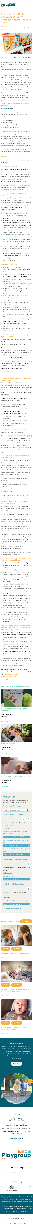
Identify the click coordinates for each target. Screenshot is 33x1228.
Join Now (16, 1064)
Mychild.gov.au (7, 371)
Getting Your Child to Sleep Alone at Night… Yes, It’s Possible (15, 990)
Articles (16, 28)
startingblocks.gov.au (11, 674)
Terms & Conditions (12, 1223)
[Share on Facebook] (1, 679)
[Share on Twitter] (4, 679)
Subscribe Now (15, 1138)
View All (25, 921)
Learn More (5, 721)
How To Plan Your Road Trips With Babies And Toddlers (14, 1028)
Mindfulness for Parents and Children (15, 953)
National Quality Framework (10, 497)
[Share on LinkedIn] (7, 679)
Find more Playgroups (11, 908)
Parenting (27, 28)
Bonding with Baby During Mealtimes (15, 776)
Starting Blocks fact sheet (15, 429)
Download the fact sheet (9, 160)
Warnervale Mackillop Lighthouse (16, 859)
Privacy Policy (23, 1223)
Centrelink (6, 374)
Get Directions (7, 828)
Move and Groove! (8, 743)
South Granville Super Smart (14, 884)
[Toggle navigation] (30, 4)
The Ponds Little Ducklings (13, 814)
